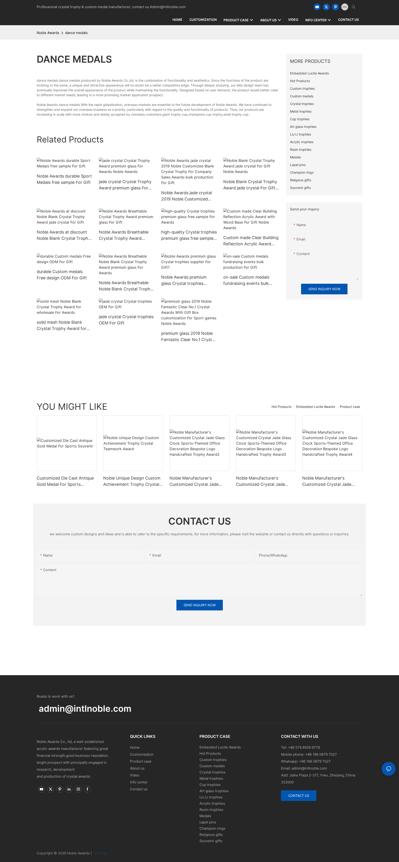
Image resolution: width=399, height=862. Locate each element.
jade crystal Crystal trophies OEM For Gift (126, 319)
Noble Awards (48, 33)
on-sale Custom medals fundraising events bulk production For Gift (246, 280)
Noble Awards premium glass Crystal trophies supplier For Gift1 (184, 280)
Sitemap (100, 853)
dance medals (76, 33)
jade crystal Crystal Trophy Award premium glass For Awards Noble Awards (125, 185)
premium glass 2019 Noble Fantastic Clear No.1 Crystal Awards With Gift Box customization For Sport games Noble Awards (188, 337)
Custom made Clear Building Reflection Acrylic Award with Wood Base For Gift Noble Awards (250, 241)
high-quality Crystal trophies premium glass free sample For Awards (189, 235)
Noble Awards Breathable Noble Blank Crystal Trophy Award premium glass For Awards (126, 286)
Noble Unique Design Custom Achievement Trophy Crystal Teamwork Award (131, 481)
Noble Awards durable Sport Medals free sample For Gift (64, 179)
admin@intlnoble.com (85, 708)
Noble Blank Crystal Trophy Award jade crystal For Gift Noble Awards (250, 185)
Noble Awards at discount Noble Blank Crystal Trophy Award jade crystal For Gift (64, 235)
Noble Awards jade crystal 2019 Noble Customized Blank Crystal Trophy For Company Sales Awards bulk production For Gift (188, 196)
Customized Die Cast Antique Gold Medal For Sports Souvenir (65, 481)
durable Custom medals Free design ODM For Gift (62, 274)
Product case (350, 407)
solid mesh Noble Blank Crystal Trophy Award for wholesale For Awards (61, 326)
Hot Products (281, 407)
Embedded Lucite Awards (315, 407)
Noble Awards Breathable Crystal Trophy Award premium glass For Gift (123, 235)
